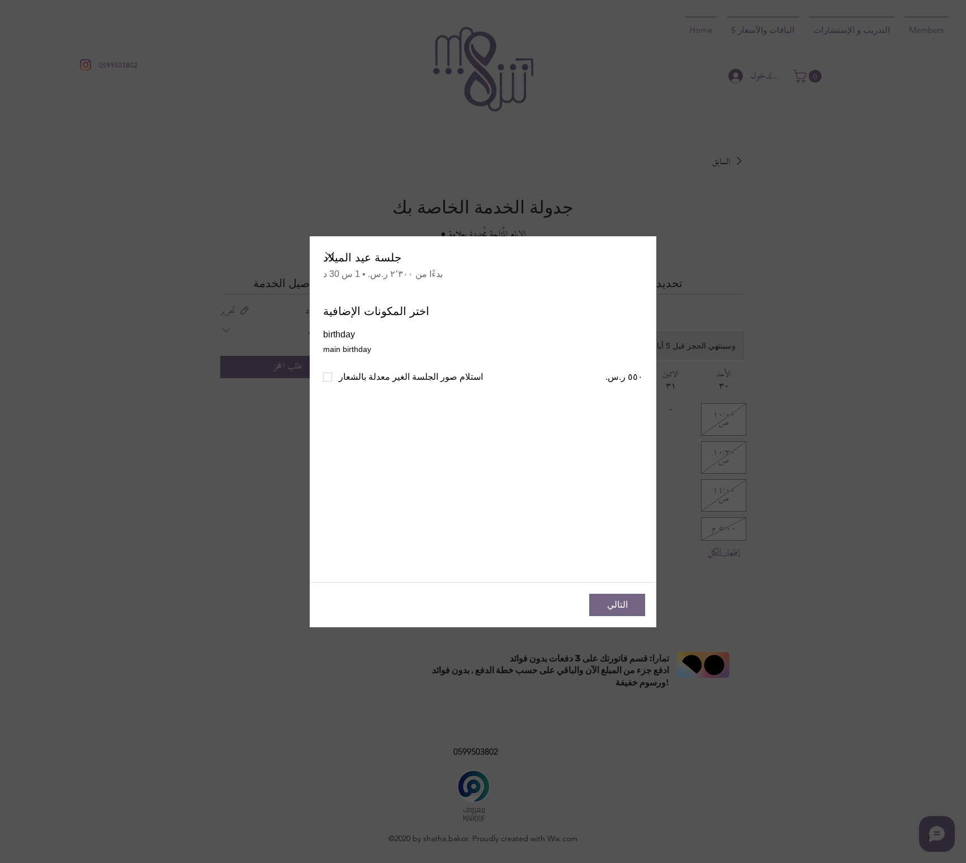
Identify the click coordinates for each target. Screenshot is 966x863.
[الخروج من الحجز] (330, 256)
